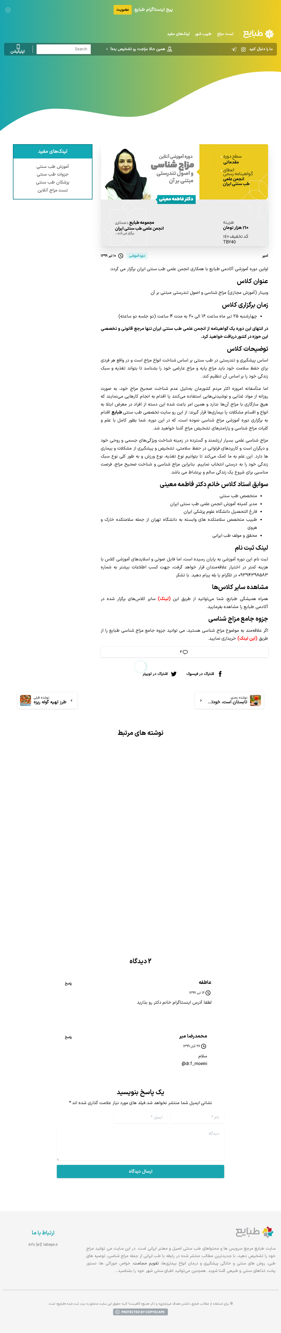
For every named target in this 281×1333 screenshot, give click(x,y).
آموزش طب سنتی (52, 166)
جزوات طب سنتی (53, 174)
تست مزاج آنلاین (53, 190)
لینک (164, 599)
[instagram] (243, 49)
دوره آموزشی (181, 78)
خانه (202, 78)
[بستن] (8, 10)
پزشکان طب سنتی (52, 182)
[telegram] (234, 49)
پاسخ (68, 983)
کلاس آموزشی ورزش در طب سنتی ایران (79, 855)
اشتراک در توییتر (155, 674)
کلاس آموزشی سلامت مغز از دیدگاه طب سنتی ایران (210, 859)
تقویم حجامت (146, 1263)
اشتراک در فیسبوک (200, 674)
